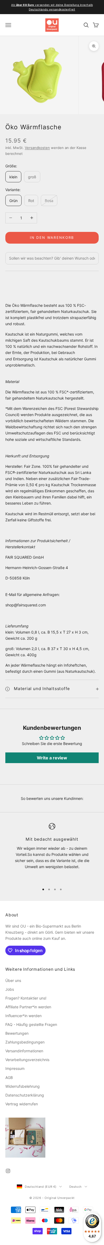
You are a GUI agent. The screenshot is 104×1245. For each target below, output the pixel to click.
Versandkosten (37, 148)
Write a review (52, 757)
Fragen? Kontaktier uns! (25, 998)
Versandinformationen (24, 1051)
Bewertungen (17, 1033)
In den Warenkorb (52, 237)
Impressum (15, 1068)
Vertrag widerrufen (21, 1104)
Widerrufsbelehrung (22, 1086)
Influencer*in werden (23, 1015)
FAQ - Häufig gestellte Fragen (31, 1024)
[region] (52, 851)
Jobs (9, 989)
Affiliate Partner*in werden (28, 1007)
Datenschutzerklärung (24, 1095)
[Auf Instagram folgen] (8, 1171)
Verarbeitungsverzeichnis (27, 1059)
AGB (9, 1077)
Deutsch (75, 1186)
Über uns (13, 980)
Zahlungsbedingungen (25, 1042)
